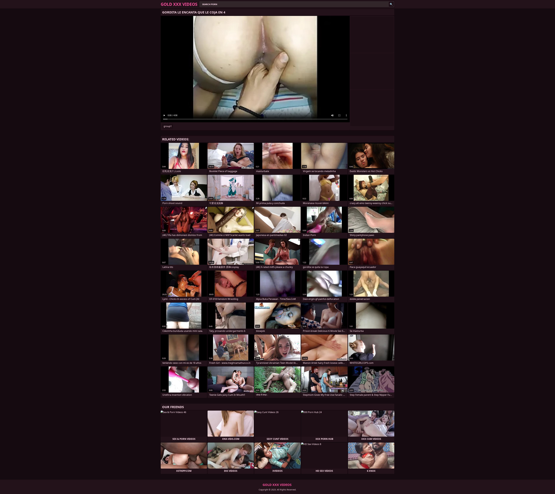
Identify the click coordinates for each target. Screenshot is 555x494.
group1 (168, 126)
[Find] (391, 4)
